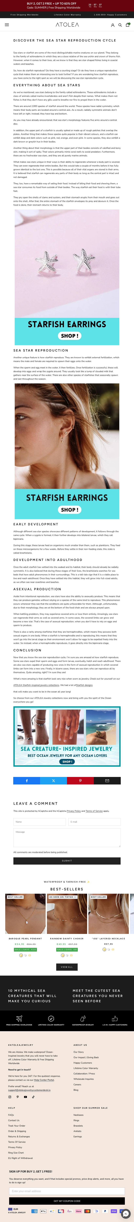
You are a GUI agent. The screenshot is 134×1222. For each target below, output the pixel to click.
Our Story (79, 1052)
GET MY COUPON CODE (67, 1201)
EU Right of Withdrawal (20, 1158)
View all (67, 967)
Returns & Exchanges (19, 1136)
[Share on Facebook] (26, 780)
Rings (76, 1120)
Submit (67, 860)
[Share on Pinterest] (80, 780)
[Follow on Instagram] (9, 1097)
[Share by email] (107, 780)
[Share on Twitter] (53, 780)
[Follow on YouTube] (25, 1097)
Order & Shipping (17, 1131)
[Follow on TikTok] (33, 1097)
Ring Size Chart (16, 1152)
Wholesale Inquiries (84, 1079)
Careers (77, 1084)
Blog (76, 1090)
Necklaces (79, 1115)
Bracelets (78, 1125)
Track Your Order (16, 1125)
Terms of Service (94, 811)
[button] (126, 1214)
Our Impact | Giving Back (86, 1057)
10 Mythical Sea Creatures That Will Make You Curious (32, 996)
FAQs (11, 1115)
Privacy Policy (74, 811)
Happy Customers (83, 1062)
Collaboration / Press (84, 1073)
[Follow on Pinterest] (17, 1097)
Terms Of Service (16, 1142)
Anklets (77, 1131)
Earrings (78, 1136)
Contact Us (13, 1120)
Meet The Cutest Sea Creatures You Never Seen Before (98, 996)
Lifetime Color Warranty (86, 1068)
